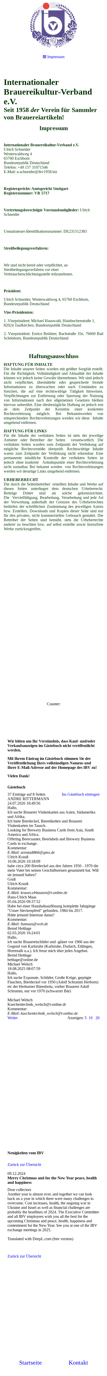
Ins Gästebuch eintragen (81, 794)
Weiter (12, 1018)
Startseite (30, 1362)
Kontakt (78, 1362)
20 (98, 1018)
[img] (53, 25)
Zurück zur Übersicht (24, 1164)
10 (91, 1018)
